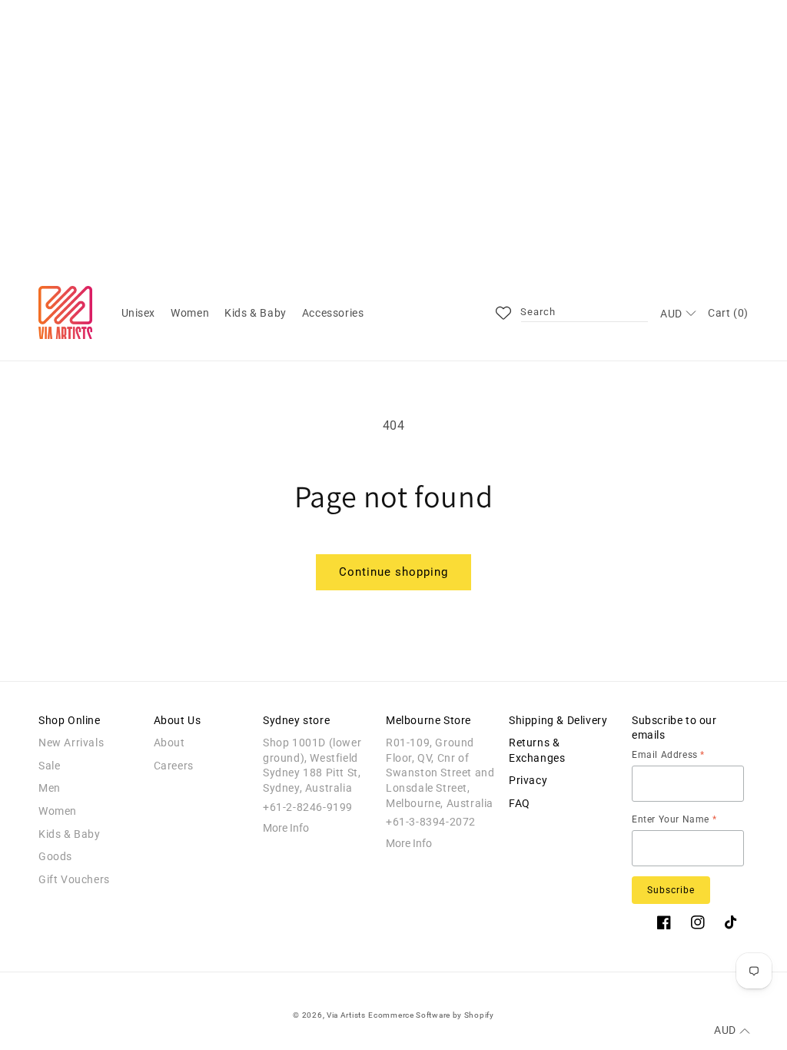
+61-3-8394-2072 (431, 822)
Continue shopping (393, 572)
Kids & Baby (69, 834)
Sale (49, 765)
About (169, 742)
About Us (177, 720)
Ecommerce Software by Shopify (430, 1015)
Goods (55, 856)
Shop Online (69, 720)
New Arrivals (71, 742)
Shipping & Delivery (558, 720)
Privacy (528, 780)
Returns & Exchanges (537, 750)
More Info (286, 828)
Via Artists (346, 1015)
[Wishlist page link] (503, 313)
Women (57, 811)
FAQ (519, 803)
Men (49, 788)
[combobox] (584, 313)
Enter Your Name (674, 819)
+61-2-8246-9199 (308, 807)
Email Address (668, 754)
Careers (174, 765)
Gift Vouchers (74, 879)
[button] (139, 313)
